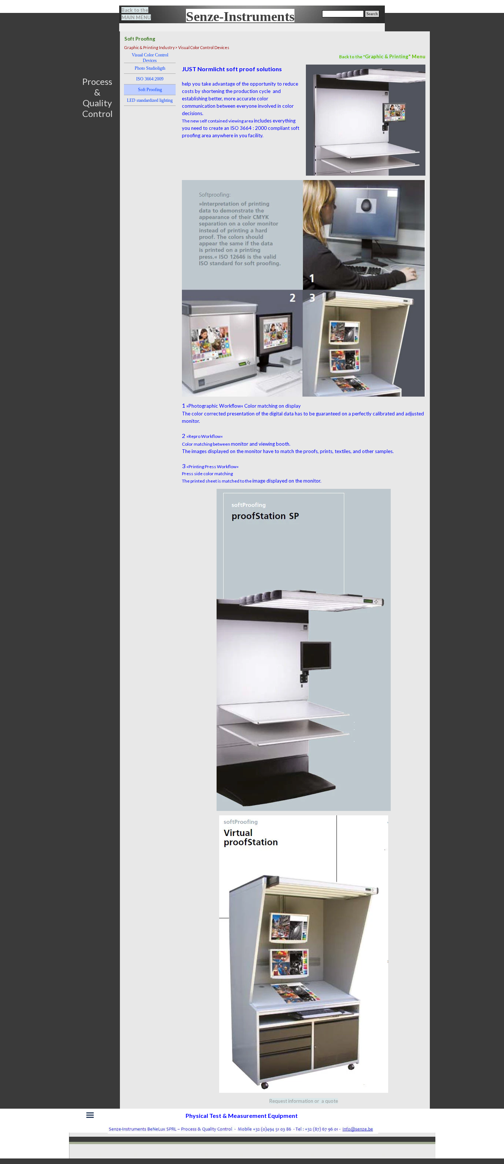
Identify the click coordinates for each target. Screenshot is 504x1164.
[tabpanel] (140, 13)
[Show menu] (90, 1114)
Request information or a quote (303, 1101)
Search (372, 14)
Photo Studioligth (150, 68)
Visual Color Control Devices (150, 57)
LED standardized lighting (150, 100)
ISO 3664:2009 (149, 79)
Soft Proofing (150, 89)
